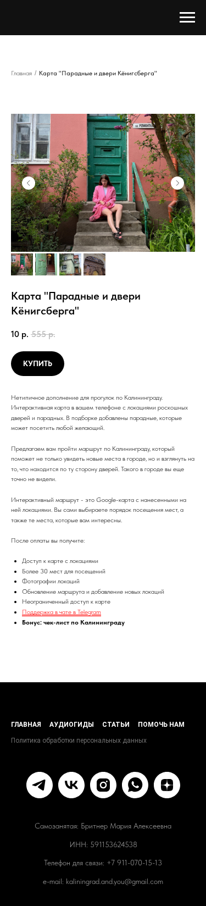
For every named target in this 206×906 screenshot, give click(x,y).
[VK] (71, 785)
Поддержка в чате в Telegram (61, 612)
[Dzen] (167, 785)
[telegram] (39, 785)
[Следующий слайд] (177, 183)
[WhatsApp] (135, 785)
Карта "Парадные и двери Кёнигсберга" (98, 73)
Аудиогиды (71, 724)
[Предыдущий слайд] (28, 183)
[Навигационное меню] (187, 17)
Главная (21, 73)
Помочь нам (161, 724)
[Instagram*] (103, 785)
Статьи (116, 724)
